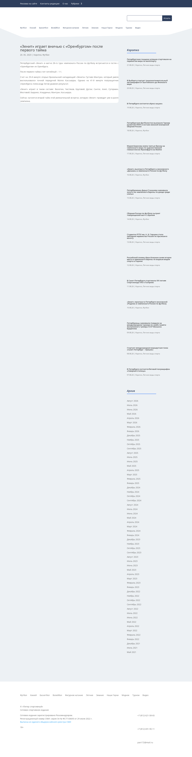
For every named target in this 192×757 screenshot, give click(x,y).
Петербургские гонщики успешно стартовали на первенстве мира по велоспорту (149, 60)
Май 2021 (131, 652)
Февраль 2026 (133, 426)
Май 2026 (131, 413)
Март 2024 (132, 526)
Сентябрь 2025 (134, 448)
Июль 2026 (132, 405)
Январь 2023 (133, 587)
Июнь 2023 (132, 565)
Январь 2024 (133, 535)
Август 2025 (132, 453)
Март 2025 (132, 474)
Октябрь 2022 (133, 600)
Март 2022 (132, 630)
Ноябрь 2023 (133, 543)
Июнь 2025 (132, 461)
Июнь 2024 (132, 513)
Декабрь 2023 (133, 539)
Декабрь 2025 (133, 435)
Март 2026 (132, 422)
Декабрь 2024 (133, 487)
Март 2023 (132, 578)
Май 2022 (131, 622)
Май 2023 (131, 569)
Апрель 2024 (133, 522)
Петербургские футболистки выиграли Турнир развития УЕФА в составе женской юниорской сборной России (148, 125)
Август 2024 (132, 504)
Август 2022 (132, 608)
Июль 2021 (132, 647)
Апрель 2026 (133, 418)
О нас (65, 4)
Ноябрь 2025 (133, 439)
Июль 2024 (132, 509)
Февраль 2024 (133, 530)
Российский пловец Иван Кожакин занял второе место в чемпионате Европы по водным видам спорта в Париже (149, 259)
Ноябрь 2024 (133, 492)
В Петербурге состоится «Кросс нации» (144, 103)
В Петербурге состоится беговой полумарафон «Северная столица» (148, 370)
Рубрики (75, 4)
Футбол (45, 54)
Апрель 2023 (133, 574)
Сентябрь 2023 (134, 552)
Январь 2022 (133, 639)
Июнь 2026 (132, 409)
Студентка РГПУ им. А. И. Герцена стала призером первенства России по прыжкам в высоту (147, 236)
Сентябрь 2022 (134, 604)
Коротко (37, 54)
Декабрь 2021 (133, 643)
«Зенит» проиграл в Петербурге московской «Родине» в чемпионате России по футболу (147, 303)
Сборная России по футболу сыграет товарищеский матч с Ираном (143, 214)
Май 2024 (131, 517)
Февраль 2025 (133, 478)
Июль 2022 (132, 613)
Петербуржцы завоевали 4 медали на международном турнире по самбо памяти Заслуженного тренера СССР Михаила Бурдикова (146, 326)
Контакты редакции (49, 4)
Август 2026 (132, 400)
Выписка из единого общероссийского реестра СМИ (45, 722)
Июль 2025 (132, 457)
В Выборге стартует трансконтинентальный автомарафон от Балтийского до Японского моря (147, 82)
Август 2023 (132, 557)
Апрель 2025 (133, 470)
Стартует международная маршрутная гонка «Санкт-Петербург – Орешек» (147, 349)
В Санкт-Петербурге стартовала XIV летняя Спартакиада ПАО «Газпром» (146, 281)
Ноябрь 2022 (133, 595)
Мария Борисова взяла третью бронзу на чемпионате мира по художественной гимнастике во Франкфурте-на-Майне (146, 148)
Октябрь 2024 (133, 496)
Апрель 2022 (133, 626)
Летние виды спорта (151, 65)
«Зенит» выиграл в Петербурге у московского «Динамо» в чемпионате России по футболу (148, 170)
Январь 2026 (133, 431)
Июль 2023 (132, 561)
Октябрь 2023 (133, 548)
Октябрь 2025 (133, 444)
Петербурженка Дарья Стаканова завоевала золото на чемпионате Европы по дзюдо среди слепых (148, 192)
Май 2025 (131, 465)
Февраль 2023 (133, 582)
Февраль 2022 (133, 634)
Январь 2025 (133, 483)
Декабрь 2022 (133, 591)
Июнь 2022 (132, 617)
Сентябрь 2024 (134, 500)
